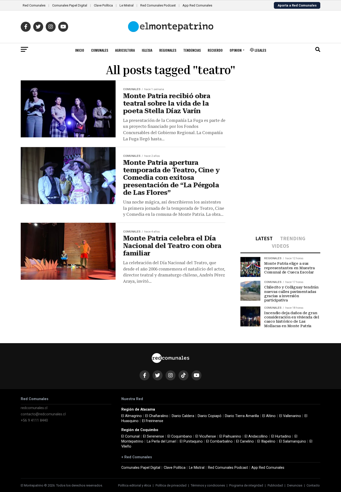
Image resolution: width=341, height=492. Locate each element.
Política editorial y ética (134, 485)
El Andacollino (256, 436)
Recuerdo (215, 50)
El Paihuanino (230, 436)
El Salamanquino (292, 441)
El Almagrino (131, 416)
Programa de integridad (246, 485)
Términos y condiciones (208, 485)
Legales (260, 50)
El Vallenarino (290, 416)
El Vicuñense (205, 436)
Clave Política (103, 5)
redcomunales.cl (34, 408)
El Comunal (130, 436)
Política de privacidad (171, 485)
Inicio (79, 50)
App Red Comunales (197, 5)
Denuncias (294, 485)
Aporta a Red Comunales (297, 5)
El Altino (269, 416)
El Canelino (245, 441)
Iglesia (147, 50)
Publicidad (275, 485)
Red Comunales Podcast (158, 5)
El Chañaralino (156, 416)
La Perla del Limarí (161, 441)
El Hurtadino (281, 436)
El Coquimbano (180, 436)
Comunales (99, 50)
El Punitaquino (191, 441)
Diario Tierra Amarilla (242, 416)
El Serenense (153, 436)
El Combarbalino (219, 441)
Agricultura (125, 50)
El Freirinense (152, 421)
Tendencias (192, 50)
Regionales (167, 50)
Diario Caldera (183, 416)
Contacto (313, 485)
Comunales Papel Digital (69, 5)
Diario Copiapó (209, 416)
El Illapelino (266, 441)
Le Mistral (127, 5)
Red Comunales (34, 5)
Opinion (236, 50)
